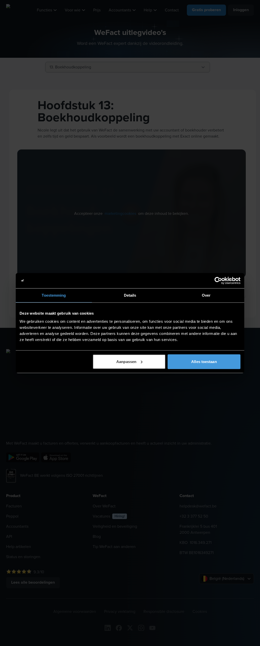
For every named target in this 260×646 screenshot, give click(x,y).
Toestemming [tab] (54, 295)
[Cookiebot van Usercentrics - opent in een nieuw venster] (218, 280)
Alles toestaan (204, 361)
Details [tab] (130, 295)
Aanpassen (126, 361)
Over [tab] (206, 295)
